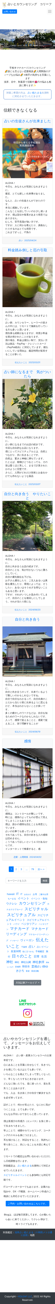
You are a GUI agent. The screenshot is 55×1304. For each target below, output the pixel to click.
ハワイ (16, 924)
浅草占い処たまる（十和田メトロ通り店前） (33, 1234)
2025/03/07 (34, 484)
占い (21, 240)
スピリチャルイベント (15, 1175)
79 (32, 869)
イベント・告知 (39, 898)
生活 (44, 956)
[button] (4, 39)
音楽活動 (35, 971)
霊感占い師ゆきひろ (32, 968)
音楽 (28, 971)
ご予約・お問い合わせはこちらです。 (28, 1203)
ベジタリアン (29, 923)
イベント (23, 898)
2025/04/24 (30, 240)
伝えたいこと (21, 362)
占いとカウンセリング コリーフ (29, 4)
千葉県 (24, 947)
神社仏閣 (26, 962)
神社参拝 (38, 962)
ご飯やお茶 (43, 894)
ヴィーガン (27, 940)
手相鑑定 (39, 951)
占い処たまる (35, 92)
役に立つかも (28, 951)
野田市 (26, 966)
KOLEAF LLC (25, 1296)
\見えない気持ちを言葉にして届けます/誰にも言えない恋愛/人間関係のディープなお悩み (27, 35)
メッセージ (14, 940)
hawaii (11, 894)
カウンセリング (32, 903)
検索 (45, 880)
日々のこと (22, 956)
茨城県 (18, 967)
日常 (37, 956)
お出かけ (27, 894)
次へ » (41, 869)
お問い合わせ (10, 11)
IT (17, 894)
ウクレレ (11, 903)
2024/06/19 (34, 731)
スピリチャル (36, 909)
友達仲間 (16, 951)
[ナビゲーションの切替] (49, 11)
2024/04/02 (35, 857)
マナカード (20, 928)
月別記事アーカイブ (27, 982)
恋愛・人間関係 (21, 857)
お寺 (35, 894)
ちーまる (12, 898)
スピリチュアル (21, 914)
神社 (9, 962)
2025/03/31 (34, 362)
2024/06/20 (34, 609)
